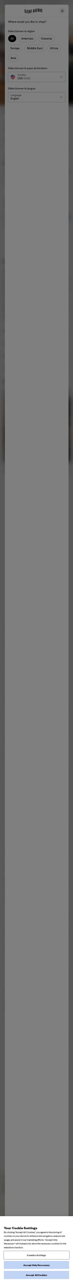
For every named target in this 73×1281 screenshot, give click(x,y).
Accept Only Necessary (36, 1265)
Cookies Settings (36, 1255)
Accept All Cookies (36, 1275)
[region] (36, 1248)
